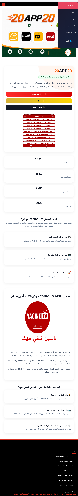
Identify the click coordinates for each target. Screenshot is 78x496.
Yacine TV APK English (66, 461)
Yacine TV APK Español (65, 471)
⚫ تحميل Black (39, 107)
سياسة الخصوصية (71, 26)
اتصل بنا (74, 19)
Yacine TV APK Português (65, 480)
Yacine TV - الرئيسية (70, 6)
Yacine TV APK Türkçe (66, 485)
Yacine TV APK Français (65, 466)
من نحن (74, 12)
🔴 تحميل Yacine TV (39, 94)
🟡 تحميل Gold (39, 101)
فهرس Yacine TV (71, 32)
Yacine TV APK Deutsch (65, 475)
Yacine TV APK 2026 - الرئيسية (63, 456)
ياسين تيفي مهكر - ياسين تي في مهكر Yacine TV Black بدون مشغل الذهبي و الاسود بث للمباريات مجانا (45, 494)
